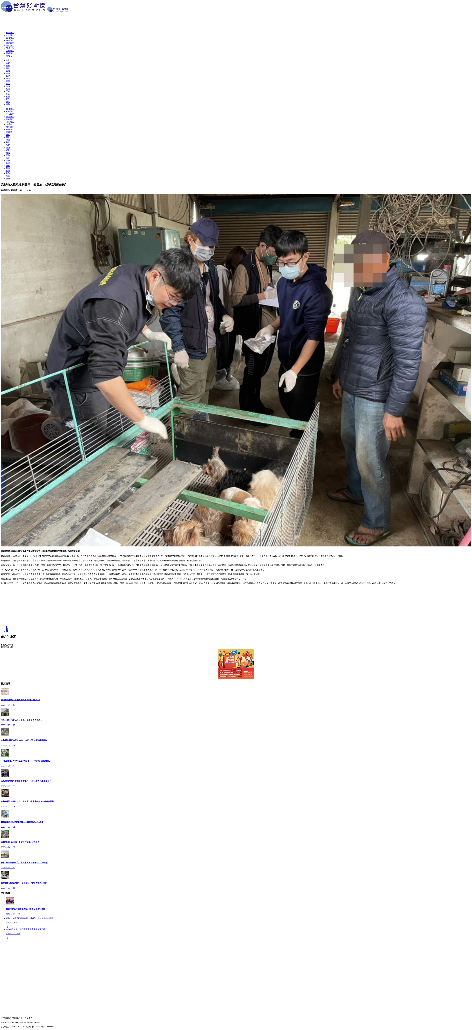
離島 (8, 104)
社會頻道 (10, 35)
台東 (8, 102)
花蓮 (8, 99)
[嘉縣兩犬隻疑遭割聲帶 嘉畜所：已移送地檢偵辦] (6, 627)
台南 (8, 86)
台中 (8, 73)
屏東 (8, 91)
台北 (8, 60)
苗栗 (8, 71)
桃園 (8, 66)
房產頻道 (10, 51)
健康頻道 (10, 40)
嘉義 (8, 84)
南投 (8, 78)
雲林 (8, 81)
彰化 (8, 76)
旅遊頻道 (10, 43)
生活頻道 (10, 38)
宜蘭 (8, 97)
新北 (8, 63)
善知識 (9, 56)
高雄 (8, 89)
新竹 (8, 68)
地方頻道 (10, 45)
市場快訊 (10, 48)
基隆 (8, 94)
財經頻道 (10, 53)
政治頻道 (10, 33)
